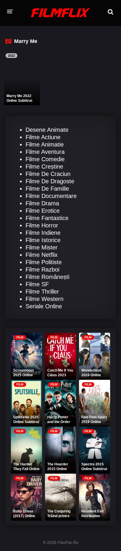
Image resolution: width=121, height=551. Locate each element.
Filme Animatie (45, 144)
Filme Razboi (42, 269)
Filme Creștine (44, 166)
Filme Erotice (43, 210)
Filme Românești (47, 277)
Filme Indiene (43, 232)
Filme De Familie (47, 188)
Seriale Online (44, 306)
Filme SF (37, 284)
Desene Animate (47, 129)
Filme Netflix (42, 255)
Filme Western (44, 299)
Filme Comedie (45, 159)
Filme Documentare (51, 196)
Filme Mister (42, 247)
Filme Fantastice (47, 218)
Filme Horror (42, 225)
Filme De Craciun (48, 174)
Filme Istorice (43, 240)
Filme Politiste (44, 262)
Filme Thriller (42, 291)
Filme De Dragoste (50, 181)
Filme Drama (42, 203)
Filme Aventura (45, 152)
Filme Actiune (43, 137)
